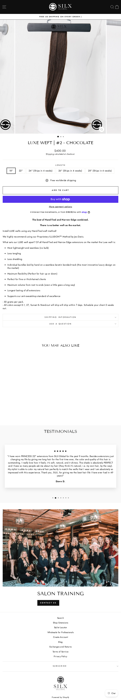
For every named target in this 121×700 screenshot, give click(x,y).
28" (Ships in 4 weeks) (100, 170)
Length (60, 165)
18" (11, 170)
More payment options (60, 206)
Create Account (60, 637)
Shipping (50, 154)
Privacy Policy (60, 656)
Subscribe (60, 666)
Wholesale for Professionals (60, 632)
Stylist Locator (60, 627)
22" (21, 170)
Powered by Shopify (60, 697)
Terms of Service (61, 651)
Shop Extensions (60, 622)
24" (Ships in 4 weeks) (40, 170)
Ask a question (60, 323)
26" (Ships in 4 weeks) (70, 170)
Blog (60, 642)
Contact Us (48, 602)
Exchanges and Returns (60, 646)
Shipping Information (60, 317)
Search (60, 617)
